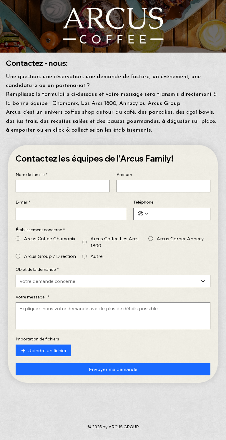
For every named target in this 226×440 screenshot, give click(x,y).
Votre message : (32, 297)
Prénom (124, 174)
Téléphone (143, 202)
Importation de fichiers (37, 339)
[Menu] (11, 41)
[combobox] (113, 281)
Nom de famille (31, 174)
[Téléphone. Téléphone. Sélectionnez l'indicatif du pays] (143, 213)
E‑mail (23, 202)
